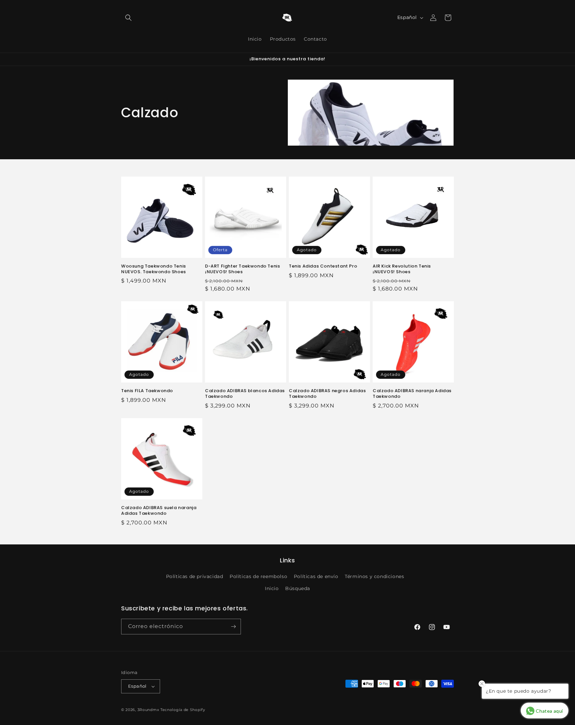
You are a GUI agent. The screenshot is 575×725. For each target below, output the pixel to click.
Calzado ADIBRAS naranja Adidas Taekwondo (412, 393)
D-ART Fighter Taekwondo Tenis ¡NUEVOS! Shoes (242, 269)
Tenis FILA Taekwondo (147, 391)
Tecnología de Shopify (182, 709)
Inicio (272, 588)
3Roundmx (148, 709)
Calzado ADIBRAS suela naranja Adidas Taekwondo (158, 510)
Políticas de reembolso (258, 576)
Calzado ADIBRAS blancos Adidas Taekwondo (245, 393)
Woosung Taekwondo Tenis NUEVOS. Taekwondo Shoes (153, 269)
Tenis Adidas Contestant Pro (323, 266)
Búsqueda (297, 588)
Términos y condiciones (374, 576)
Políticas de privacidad (194, 576)
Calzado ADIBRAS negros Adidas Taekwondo (327, 393)
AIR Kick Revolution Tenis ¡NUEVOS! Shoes (402, 269)
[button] (128, 17)
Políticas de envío (316, 576)
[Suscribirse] (233, 626)
